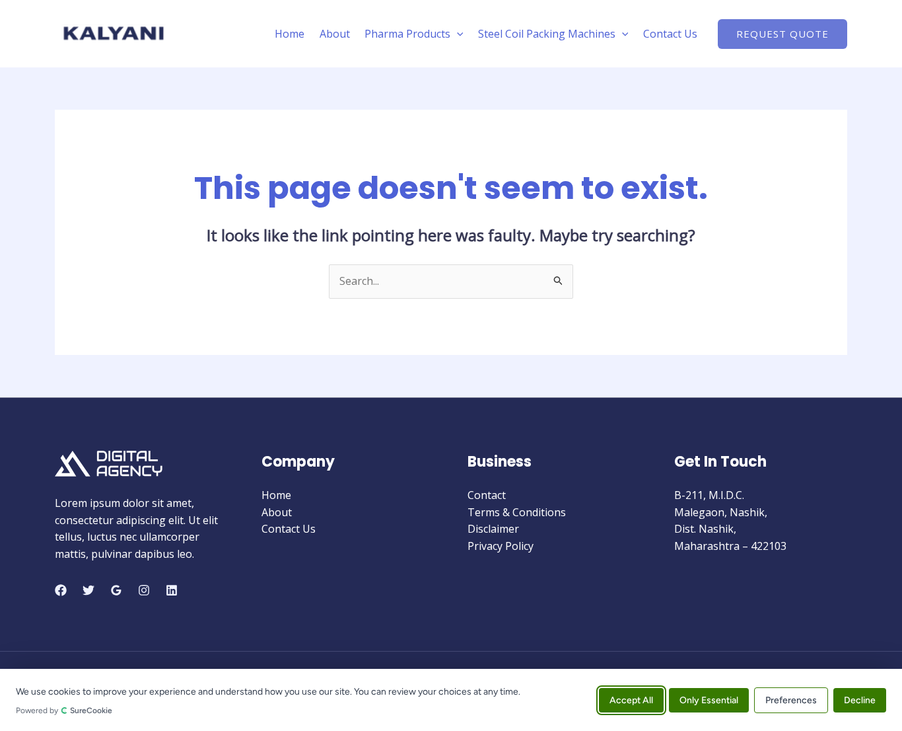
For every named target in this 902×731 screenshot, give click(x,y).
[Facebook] (61, 590)
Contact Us (670, 33)
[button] (457, 33)
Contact (487, 495)
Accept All (631, 699)
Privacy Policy (501, 546)
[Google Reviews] (116, 590)
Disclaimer (493, 528)
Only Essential (708, 699)
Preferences (791, 699)
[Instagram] (144, 590)
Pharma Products (407, 33)
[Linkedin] (172, 590)
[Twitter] (88, 590)
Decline (860, 699)
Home (289, 33)
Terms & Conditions (517, 512)
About (335, 33)
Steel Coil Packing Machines (546, 33)
